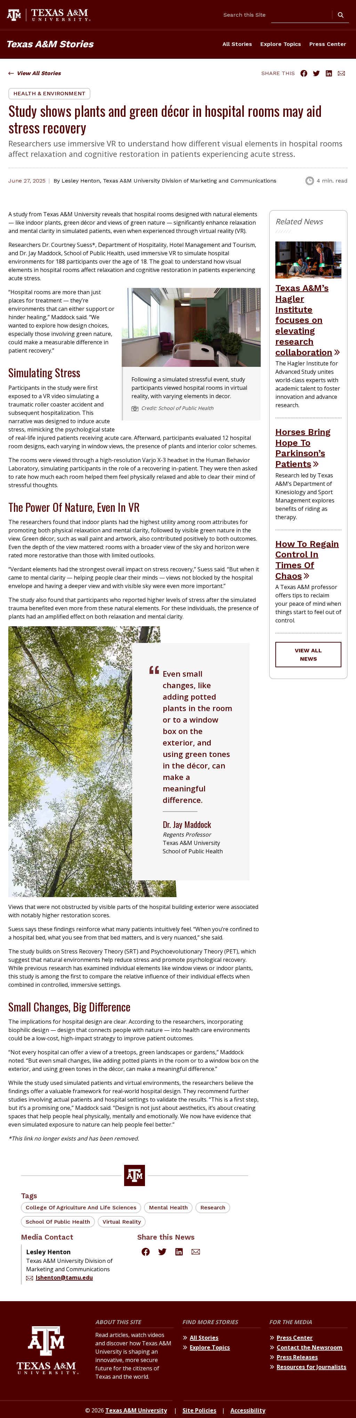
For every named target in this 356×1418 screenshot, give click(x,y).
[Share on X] (316, 73)
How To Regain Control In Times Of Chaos (307, 560)
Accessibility (247, 1410)
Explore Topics (280, 44)
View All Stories (39, 73)
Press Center (327, 44)
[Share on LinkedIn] (329, 73)
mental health (168, 1207)
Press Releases (297, 1357)
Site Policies (199, 1410)
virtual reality (122, 1221)
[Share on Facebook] (304, 73)
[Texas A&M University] (47, 1352)
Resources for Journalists (311, 1367)
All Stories (237, 44)
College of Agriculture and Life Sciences (81, 1207)
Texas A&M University (136, 1410)
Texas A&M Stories (49, 44)
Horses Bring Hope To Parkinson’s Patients (303, 448)
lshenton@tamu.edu (64, 1277)
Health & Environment (49, 93)
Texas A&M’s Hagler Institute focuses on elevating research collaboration (303, 320)
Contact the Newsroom (309, 1347)
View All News (308, 654)
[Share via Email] (341, 73)
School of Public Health (58, 1221)
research (212, 1207)
